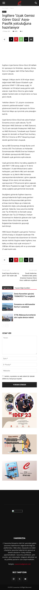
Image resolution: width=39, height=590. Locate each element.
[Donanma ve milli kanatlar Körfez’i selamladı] (7, 307)
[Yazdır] (31, 39)
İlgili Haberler (7, 288)
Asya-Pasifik (6, 320)
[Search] (36, 3)
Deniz (12, 8)
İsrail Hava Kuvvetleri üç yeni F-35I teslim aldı (10, 274)
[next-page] (7, 325)
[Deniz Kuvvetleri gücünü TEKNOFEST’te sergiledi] (7, 296)
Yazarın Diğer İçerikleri (22, 288)
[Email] (26, 39)
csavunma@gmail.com (23, 564)
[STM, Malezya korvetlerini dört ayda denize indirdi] (7, 317)
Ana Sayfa (5, 8)
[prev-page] (3, 325)
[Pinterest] (16, 39)
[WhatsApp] (21, 39)
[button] (3, 3)
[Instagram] (13, 579)
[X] (11, 39)
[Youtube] (25, 579)
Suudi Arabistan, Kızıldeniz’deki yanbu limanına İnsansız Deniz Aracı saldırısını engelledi (28, 276)
